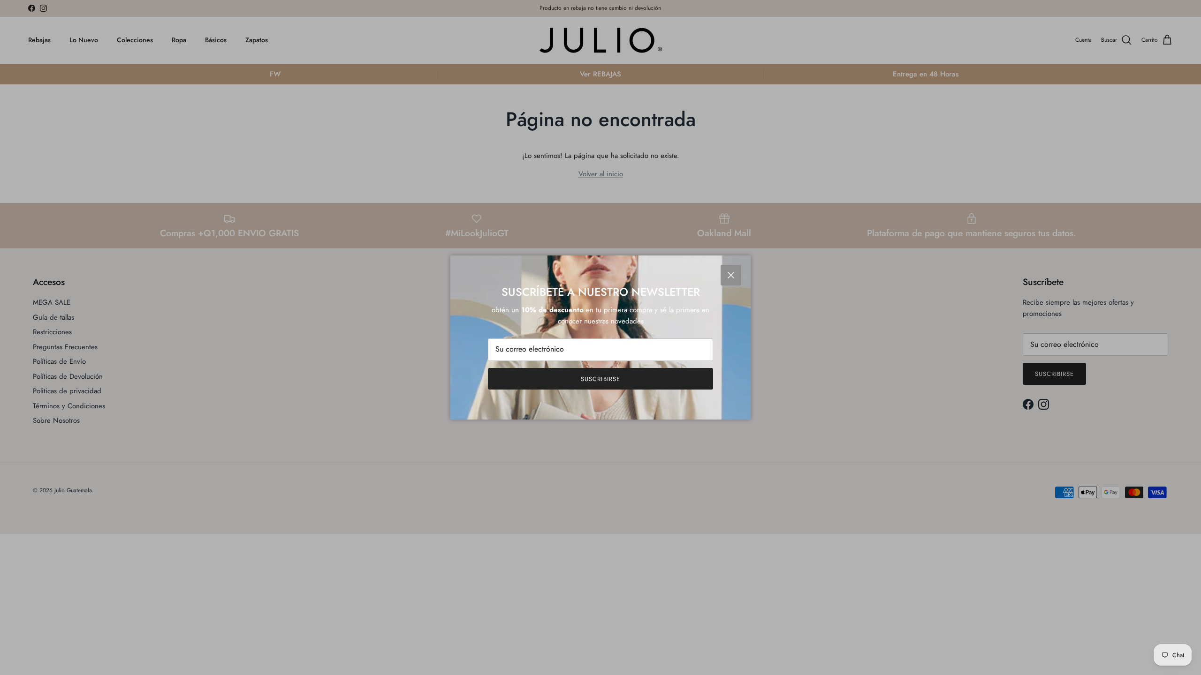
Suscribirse (600, 379)
